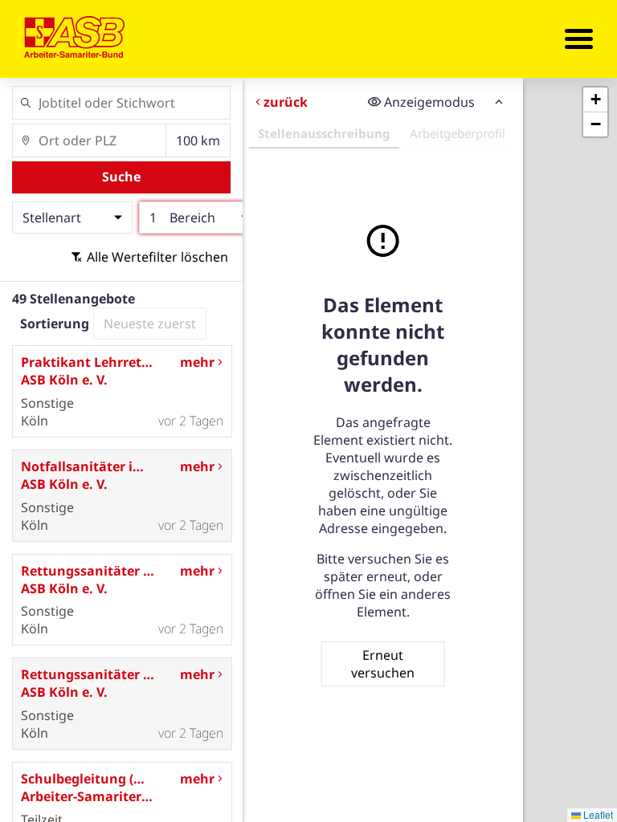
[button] (595, 99)
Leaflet (597, 814)
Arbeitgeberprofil (457, 133)
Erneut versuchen (383, 664)
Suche (121, 176)
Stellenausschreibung (324, 133)
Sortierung (54, 323)
